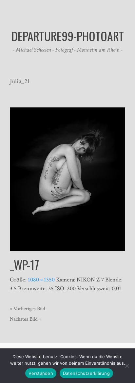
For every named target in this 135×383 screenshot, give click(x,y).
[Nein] (127, 365)
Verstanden (41, 373)
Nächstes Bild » (25, 319)
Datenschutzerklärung (86, 373)
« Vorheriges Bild (27, 308)
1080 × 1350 (41, 279)
